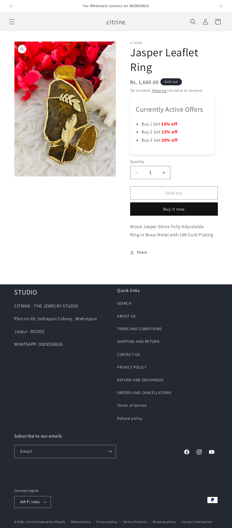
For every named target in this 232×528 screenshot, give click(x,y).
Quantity (137, 161)
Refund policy (129, 418)
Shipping (159, 90)
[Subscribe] (109, 451)
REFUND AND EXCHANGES (140, 379)
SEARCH (124, 303)
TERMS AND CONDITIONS (139, 328)
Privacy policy (106, 522)
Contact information (196, 522)
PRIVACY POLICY (132, 367)
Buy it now (174, 209)
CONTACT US (128, 354)
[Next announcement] (221, 6)
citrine (31, 522)
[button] (12, 22)
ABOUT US (126, 316)
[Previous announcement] (11, 6)
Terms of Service (132, 405)
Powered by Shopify (50, 522)
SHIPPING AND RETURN (138, 341)
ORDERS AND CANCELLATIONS (144, 392)
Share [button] (142, 252)
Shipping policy (164, 522)
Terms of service (135, 522)
